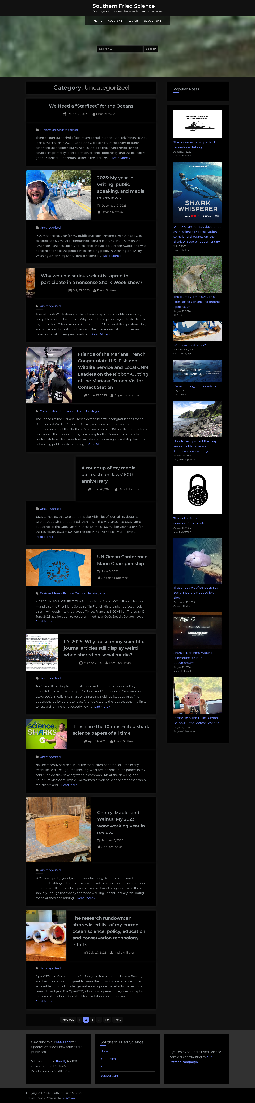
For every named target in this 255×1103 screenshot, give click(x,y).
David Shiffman (112, 212)
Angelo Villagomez (127, 395)
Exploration (48, 129)
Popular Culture (74, 593)
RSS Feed (63, 1042)
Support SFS (152, 20)
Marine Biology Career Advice (195, 386)
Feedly (61, 1061)
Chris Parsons (105, 114)
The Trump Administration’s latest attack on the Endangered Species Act (197, 302)
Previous (68, 1019)
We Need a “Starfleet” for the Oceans (91, 106)
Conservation (49, 411)
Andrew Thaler (111, 846)
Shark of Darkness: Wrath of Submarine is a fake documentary (193, 658)
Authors (133, 20)
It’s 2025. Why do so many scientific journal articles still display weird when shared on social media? (104, 648)
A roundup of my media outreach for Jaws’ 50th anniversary (108, 474)
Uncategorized (67, 129)
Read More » (121, 158)
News (79, 411)
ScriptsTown (69, 1098)
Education (67, 411)
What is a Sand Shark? (189, 345)
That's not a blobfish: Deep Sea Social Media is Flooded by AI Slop (195, 592)
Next (117, 1019)
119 (107, 1019)
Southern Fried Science (124, 6)
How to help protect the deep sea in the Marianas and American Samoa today (195, 446)
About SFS (115, 20)
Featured (46, 593)
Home (98, 20)
